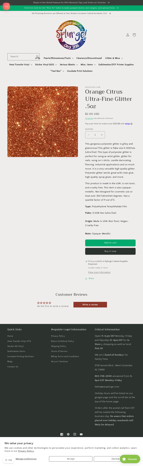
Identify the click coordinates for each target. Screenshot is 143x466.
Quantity (89, 129)
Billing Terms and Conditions (65, 356)
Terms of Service (59, 351)
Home (10, 336)
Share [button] (91, 278)
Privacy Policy (58, 336)
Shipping (89, 118)
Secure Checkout (59, 361)
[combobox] (21, 57)
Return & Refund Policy (62, 341)
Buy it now (110, 251)
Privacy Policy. (26, 451)
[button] (58, 58)
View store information (99, 272)
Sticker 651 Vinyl (15, 346)
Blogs (10, 361)
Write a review (90, 304)
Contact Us (12, 367)
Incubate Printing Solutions (20, 356)
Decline (115, 459)
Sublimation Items (16, 351)
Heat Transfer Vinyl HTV (19, 341)
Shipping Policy (58, 346)
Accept (70, 459)
